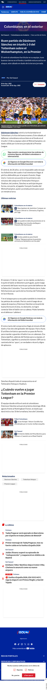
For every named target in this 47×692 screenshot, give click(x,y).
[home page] (2, 2)
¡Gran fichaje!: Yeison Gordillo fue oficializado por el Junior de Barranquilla (29, 422)
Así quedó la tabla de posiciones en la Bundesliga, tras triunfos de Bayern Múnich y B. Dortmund (29, 223)
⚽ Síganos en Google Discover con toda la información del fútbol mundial (25, 163)
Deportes (20, 670)
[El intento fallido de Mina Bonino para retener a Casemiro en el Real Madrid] (7, 434)
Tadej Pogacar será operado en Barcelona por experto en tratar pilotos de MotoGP (24, 534)
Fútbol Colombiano (20, 419)
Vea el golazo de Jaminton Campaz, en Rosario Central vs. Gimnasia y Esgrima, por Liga (30, 210)
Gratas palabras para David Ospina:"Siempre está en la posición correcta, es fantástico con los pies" (27, 239)
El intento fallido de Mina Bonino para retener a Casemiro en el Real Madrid (30, 435)
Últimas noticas (12, 2)
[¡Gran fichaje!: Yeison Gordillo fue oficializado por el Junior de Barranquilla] (7, 422)
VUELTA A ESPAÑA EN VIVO (29, 12)
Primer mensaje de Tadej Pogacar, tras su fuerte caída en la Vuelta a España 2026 (24, 543)
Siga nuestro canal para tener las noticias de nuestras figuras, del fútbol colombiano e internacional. (26, 154)
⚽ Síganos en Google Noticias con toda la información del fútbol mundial (25, 319)
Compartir (41, 84)
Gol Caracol (22, 2)
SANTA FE (14, 12)
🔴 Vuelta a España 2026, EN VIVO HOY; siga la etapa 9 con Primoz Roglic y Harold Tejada (24, 580)
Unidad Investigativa (35, 2)
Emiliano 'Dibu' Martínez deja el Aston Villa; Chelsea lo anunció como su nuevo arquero (25, 567)
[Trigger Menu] (3, 7)
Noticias (31, 670)
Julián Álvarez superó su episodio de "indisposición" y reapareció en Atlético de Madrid (25, 555)
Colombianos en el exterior (20, 35)
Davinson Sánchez (10, 479)
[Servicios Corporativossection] (44, 661)
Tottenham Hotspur (29, 479)
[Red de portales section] (44, 656)
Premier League (9, 484)
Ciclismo (8, 530)
